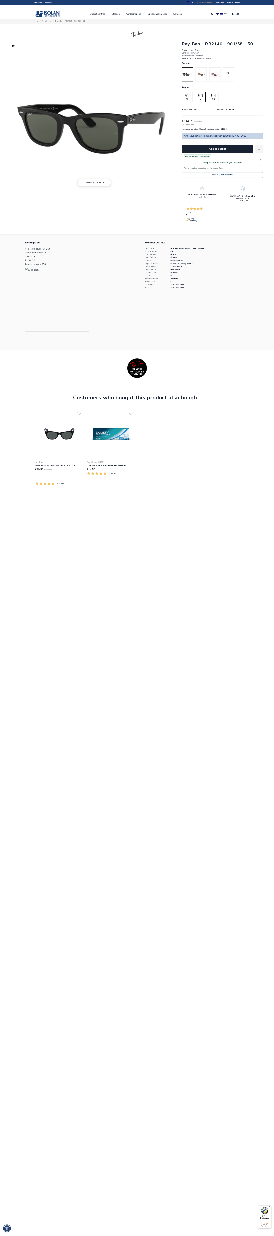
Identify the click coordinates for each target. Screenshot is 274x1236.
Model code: (150, 269)
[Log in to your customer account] (232, 14)
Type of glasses (152, 263)
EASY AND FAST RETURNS (202, 194)
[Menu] (269, 1207)
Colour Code (150, 272)
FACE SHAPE (151, 248)
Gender (148, 260)
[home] (48, 14)
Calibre (148, 275)
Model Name (151, 266)
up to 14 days (202, 197)
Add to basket (217, 149)
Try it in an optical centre (222, 175)
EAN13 (148, 287)
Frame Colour (151, 254)
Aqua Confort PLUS (95, 462)
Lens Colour (150, 257)
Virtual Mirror (151, 251)
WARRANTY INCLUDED (242, 195)
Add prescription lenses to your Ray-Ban (222, 162)
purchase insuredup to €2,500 (242, 199)
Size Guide (150, 281)
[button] (191, 2)
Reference (150, 284)
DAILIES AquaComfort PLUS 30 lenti (106, 465)
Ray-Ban (39, 462)
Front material (151, 278)
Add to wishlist (259, 149)
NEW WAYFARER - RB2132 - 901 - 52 (55, 465)
